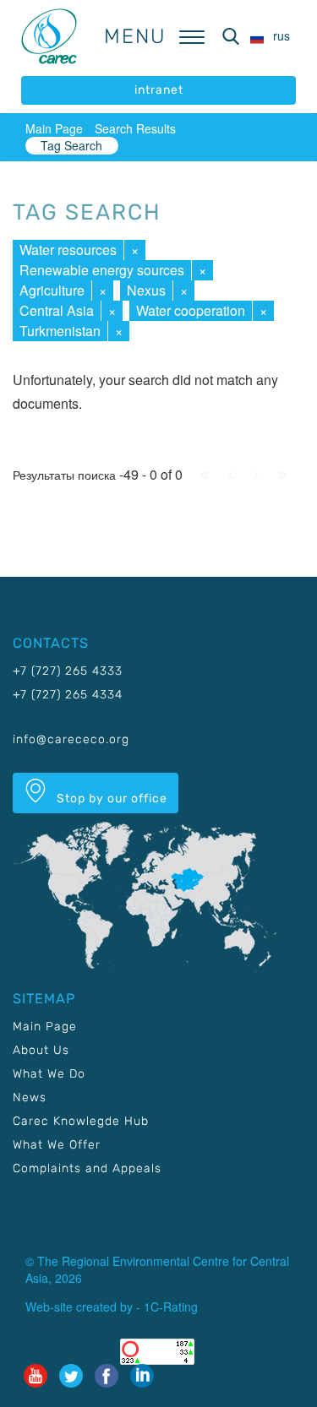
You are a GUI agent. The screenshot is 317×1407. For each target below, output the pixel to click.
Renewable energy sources (101, 270)
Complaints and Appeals (87, 1168)
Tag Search (71, 145)
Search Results (135, 128)
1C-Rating (171, 1306)
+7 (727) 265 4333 (68, 671)
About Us (41, 1050)
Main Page (54, 128)
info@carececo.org (71, 739)
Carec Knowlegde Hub (81, 1121)
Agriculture (52, 290)
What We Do (49, 1074)
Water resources (68, 249)
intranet (158, 90)
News (29, 1097)
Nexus (146, 290)
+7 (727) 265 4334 (68, 694)
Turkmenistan (60, 330)
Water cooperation (190, 310)
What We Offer (57, 1145)
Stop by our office (110, 798)
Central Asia (56, 310)
